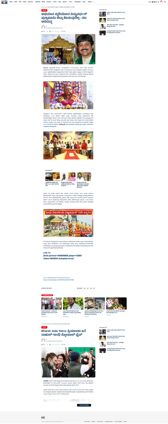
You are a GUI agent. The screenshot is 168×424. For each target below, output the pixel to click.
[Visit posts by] (43, 27)
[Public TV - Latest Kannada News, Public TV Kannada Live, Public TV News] (4, 2)
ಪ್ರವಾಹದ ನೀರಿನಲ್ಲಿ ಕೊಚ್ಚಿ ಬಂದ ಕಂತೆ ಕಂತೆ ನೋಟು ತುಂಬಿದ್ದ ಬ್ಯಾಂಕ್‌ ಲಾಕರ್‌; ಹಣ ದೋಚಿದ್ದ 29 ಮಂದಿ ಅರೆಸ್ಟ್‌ (94, 312)
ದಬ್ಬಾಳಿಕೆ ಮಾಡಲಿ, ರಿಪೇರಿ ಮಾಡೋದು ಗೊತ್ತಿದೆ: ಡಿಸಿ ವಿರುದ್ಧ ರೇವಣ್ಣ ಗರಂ (67, 184)
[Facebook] (149, 2)
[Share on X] (50, 31)
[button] (94, 2)
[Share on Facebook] (47, 31)
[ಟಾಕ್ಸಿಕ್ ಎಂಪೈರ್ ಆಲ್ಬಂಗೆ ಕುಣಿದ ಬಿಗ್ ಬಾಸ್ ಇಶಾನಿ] (102, 14)
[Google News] (155, 2)
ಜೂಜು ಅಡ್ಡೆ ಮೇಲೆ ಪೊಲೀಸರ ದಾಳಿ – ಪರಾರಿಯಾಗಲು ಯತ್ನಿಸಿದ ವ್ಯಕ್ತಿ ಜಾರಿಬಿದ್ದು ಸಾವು (72, 312)
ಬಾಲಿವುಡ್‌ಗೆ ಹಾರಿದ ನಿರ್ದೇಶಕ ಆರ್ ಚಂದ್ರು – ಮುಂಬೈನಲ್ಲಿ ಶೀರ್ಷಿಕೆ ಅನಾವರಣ (116, 32)
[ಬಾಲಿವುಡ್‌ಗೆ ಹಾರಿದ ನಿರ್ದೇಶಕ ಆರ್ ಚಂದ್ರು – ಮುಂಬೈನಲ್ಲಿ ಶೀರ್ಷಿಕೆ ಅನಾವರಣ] (102, 32)
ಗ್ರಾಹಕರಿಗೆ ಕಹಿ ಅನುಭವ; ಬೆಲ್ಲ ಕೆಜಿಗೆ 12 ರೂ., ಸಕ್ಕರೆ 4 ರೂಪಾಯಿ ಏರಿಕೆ (52, 184)
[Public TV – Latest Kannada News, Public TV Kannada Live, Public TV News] (43, 417)
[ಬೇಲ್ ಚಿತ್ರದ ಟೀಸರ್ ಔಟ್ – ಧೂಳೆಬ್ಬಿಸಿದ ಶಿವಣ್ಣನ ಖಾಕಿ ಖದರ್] (102, 26)
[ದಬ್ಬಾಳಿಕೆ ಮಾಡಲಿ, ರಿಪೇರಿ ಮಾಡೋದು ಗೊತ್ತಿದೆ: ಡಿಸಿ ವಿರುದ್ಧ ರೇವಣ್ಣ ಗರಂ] (68, 176)
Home (42, 7)
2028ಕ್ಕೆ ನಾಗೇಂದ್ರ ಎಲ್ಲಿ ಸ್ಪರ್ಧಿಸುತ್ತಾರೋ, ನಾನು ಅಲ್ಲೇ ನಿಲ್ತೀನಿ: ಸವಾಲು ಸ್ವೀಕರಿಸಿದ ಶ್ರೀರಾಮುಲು (83, 185)
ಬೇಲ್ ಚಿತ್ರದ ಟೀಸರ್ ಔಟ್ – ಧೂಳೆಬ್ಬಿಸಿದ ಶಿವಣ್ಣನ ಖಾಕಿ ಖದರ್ (115, 25)
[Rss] (158, 2)
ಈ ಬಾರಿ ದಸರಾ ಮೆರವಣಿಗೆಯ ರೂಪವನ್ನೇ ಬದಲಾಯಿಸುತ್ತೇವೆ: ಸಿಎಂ (115, 312)
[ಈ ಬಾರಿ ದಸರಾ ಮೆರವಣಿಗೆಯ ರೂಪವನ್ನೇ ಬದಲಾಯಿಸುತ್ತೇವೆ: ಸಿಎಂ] (116, 303)
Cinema (45, 7)
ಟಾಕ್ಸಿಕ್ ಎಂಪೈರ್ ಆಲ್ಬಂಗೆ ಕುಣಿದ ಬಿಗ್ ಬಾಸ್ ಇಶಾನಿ (116, 13)
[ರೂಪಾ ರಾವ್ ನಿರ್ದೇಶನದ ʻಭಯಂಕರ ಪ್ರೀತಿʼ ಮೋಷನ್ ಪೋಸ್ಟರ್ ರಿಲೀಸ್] (102, 20)
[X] (151, 2)
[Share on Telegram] (55, 31)
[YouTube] (153, 2)
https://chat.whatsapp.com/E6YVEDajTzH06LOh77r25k (58, 280)
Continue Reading (84, 405)
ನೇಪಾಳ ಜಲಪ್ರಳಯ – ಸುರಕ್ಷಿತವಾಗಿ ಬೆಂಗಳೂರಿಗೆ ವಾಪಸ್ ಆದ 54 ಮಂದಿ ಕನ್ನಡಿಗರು (49, 312)
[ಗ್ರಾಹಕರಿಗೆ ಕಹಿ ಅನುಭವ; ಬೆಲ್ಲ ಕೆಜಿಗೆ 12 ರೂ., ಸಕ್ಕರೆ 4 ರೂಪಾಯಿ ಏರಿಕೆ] (52, 176)
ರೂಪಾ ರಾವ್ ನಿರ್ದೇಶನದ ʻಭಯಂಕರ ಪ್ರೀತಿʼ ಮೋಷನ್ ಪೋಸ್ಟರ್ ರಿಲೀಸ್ (116, 19)
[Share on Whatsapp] (53, 31)
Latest (45, 324)
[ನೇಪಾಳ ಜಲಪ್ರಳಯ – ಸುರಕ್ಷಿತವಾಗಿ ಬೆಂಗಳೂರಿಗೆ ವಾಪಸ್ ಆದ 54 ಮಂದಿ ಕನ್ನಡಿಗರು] (51, 303)
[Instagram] (156, 2)
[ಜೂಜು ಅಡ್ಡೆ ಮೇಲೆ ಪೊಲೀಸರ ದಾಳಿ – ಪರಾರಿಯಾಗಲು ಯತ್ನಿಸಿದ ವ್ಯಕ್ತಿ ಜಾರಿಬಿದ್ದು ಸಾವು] (73, 303)
